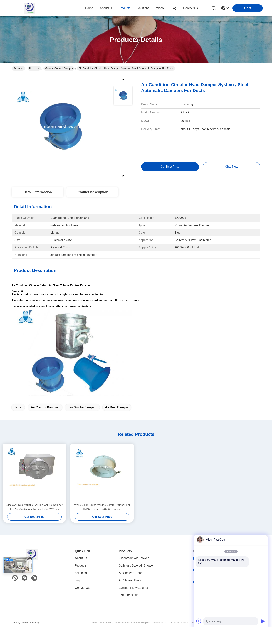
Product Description (92, 192)
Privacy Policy (20, 622)
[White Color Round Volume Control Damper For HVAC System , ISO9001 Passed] (102, 473)
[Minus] (263, 540)
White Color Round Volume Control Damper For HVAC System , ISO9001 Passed (102, 506)
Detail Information (37, 192)
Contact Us (82, 587)
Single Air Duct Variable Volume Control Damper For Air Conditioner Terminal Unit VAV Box (34, 506)
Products (34, 68)
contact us (190, 8)
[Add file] (198, 621)
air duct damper (116, 407)
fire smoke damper (81, 407)
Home (89, 8)
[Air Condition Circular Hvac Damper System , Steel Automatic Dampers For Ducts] (61, 126)
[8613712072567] (15, 578)
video (160, 8)
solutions (143, 8)
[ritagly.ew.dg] (34, 578)
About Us (81, 558)
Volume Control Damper (59, 68)
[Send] (263, 621)
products (124, 8)
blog (173, 8)
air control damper (44, 407)
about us (106, 8)
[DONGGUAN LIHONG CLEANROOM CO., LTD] (29, 8)
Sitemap (35, 622)
